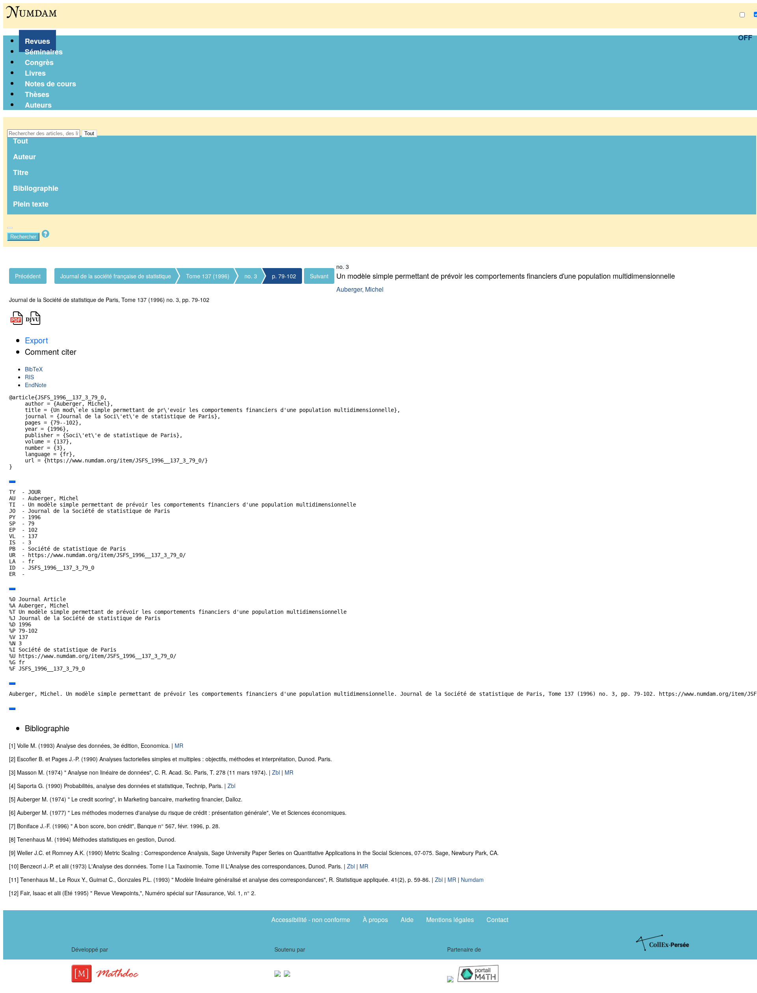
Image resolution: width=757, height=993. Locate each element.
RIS (29, 377)
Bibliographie (35, 188)
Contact (497, 919)
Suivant (319, 276)
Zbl (276, 772)
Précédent (28, 276)
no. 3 (250, 276)
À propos (375, 919)
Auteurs (38, 105)
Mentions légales (450, 919)
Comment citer (50, 351)
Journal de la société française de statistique (115, 276)
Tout (89, 133)
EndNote (36, 385)
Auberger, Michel (360, 289)
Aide (407, 919)
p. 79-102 (284, 276)
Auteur (24, 156)
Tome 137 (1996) (207, 276)
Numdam (472, 879)
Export (36, 340)
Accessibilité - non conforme (310, 919)
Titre (20, 172)
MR (179, 745)
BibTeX (34, 369)
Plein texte (30, 204)
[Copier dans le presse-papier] (12, 482)
